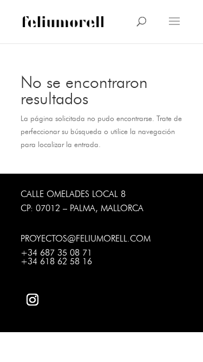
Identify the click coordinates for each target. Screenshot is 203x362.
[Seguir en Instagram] (32, 300)
